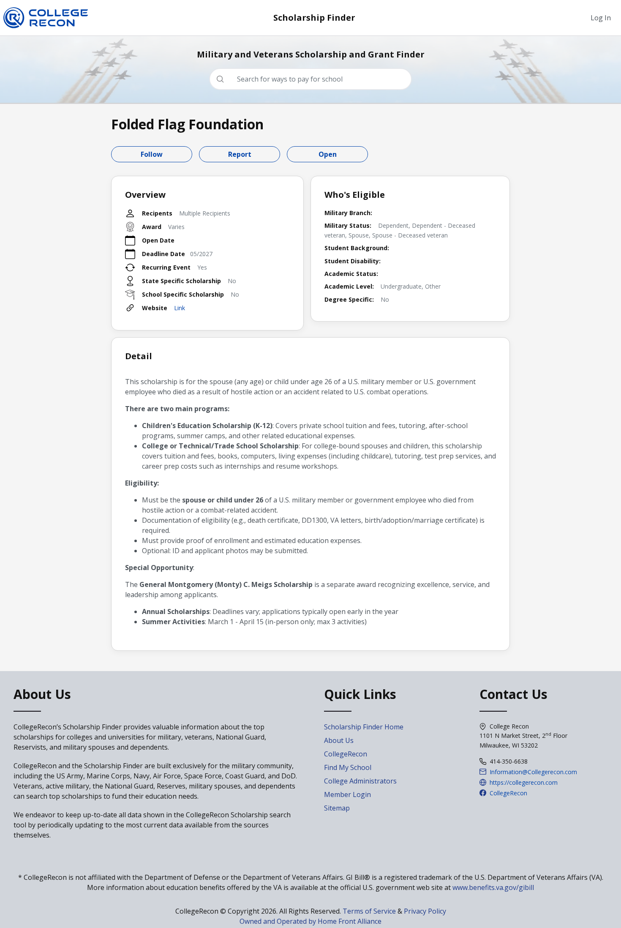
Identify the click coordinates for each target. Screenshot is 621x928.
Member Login (347, 794)
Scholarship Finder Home (363, 726)
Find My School (347, 767)
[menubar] (601, 17)
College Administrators (360, 781)
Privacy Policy (425, 911)
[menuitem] (601, 17)
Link (179, 308)
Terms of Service (369, 911)
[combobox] (314, 79)
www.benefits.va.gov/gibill (493, 887)
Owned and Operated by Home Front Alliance (310, 921)
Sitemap (337, 808)
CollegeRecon (345, 754)
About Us (339, 740)
